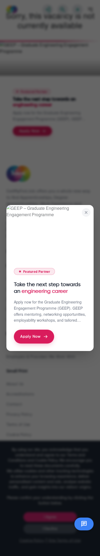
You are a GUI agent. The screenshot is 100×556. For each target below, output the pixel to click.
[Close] (86, 212)
